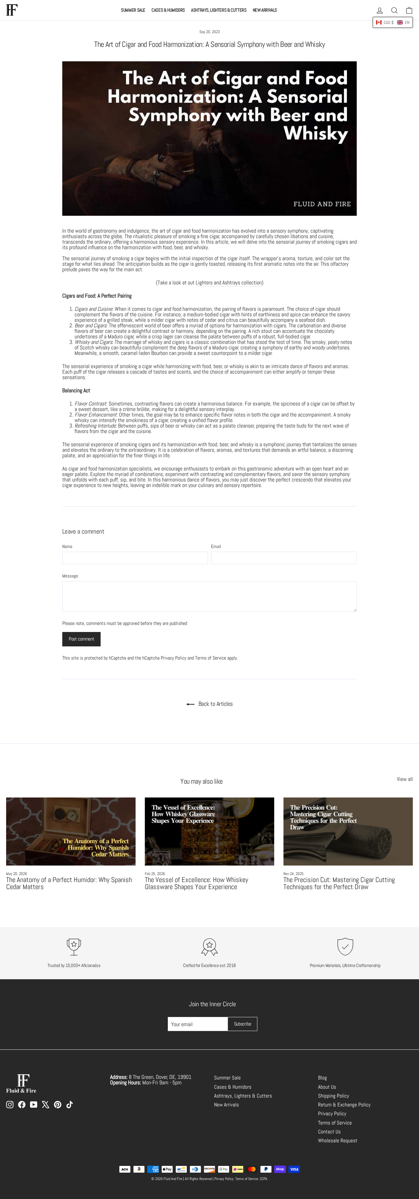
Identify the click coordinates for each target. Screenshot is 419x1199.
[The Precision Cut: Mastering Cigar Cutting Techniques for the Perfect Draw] (348, 831)
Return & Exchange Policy (344, 1105)
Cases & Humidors (168, 10)
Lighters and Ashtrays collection (229, 282)
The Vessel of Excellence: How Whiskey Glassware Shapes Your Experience (196, 883)
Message (70, 575)
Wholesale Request (337, 1140)
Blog (322, 1078)
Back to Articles (215, 704)
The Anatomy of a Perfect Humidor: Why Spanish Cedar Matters (69, 883)
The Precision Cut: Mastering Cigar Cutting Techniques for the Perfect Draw (339, 883)
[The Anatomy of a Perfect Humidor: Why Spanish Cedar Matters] (71, 831)
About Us (327, 1087)
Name (67, 546)
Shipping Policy (333, 1096)
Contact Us (329, 1132)
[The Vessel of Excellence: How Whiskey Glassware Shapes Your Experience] (209, 831)
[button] (393, 22)
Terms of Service (210, 658)
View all (405, 778)
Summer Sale (133, 10)
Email (216, 546)
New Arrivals (265, 10)
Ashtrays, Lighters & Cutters (219, 10)
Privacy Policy (173, 658)
